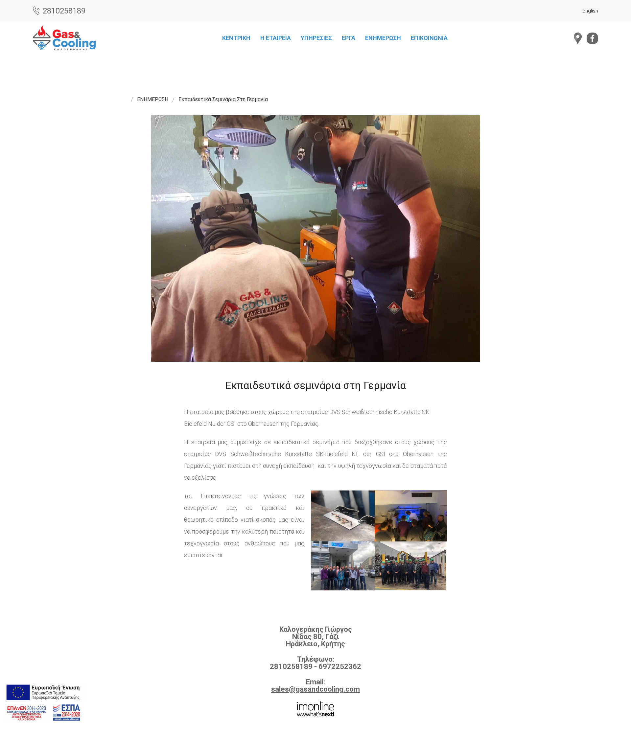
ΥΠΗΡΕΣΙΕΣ (316, 37)
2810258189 (64, 11)
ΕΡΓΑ (348, 37)
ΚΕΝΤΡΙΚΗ (236, 37)
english (590, 11)
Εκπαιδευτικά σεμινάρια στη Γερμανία (223, 99)
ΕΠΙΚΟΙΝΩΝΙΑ (429, 37)
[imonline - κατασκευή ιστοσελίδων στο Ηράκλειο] (315, 708)
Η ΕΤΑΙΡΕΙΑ (275, 37)
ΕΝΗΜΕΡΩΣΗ (383, 37)
